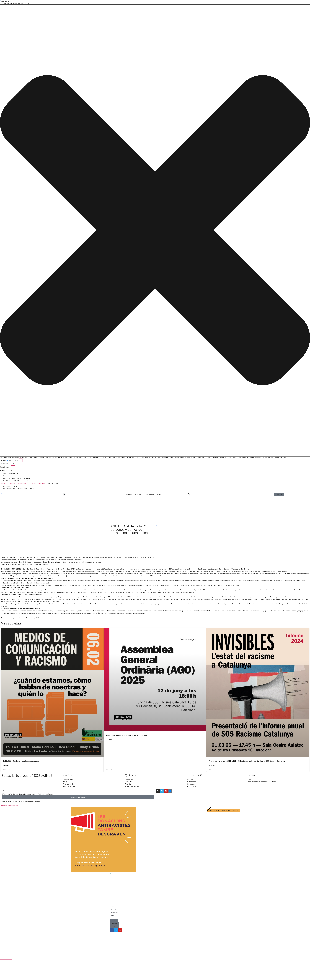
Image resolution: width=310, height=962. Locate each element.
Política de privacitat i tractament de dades (18, 489)
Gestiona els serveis (10, 476)
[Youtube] (166, 791)
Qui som (129, 495)
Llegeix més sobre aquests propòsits (16, 480)
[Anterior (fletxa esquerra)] (1, 961)
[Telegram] (162, 791)
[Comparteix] (7, 959)
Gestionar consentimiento (9, 805)
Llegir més (6, 765)
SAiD (159, 495)
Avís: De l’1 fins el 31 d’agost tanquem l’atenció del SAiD (130, 944)
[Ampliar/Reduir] (1, 959)
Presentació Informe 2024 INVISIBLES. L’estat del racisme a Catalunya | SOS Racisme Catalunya (247, 761)
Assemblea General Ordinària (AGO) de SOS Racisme (126, 735)
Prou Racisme (43, 564)
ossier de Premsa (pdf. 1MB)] (31, 618)
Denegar (12, 483)
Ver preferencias (23, 483)
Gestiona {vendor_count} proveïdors (16, 478)
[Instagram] (158, 791)
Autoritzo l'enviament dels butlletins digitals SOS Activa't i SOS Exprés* (28, 794)
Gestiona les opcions (10, 474)
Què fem (138, 495)
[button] (155, 230)
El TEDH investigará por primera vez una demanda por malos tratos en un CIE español (141, 940)
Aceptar (3, 483)
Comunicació (149, 495)
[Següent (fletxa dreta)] (4, 961)
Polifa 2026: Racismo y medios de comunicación (22, 761)
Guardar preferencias (38, 483)
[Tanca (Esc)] (10, 959)
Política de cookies (10, 486)
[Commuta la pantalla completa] (4, 959)
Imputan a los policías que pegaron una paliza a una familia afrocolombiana (137, 936)
